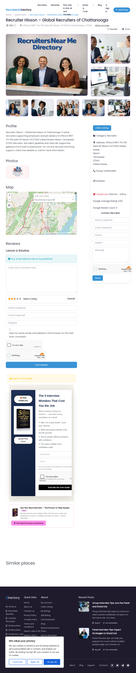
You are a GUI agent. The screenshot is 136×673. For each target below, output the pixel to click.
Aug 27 (97, 623)
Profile (11, 126)
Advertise (55, 5)
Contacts (103, 665)
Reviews (13, 243)
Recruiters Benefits (12, 612)
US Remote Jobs (15, 634)
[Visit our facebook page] (112, 665)
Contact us (29, 611)
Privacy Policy (47, 469)
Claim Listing (102, 127)
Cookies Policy (30, 619)
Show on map (102, 25)
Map (10, 187)
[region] (34, 652)
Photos (12, 160)
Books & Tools (85, 8)
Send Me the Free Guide (59, 487)
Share (127, 29)
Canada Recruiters (11, 620)
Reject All (35, 662)
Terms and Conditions (29, 625)
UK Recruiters (14, 625)
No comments (111, 623)
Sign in (107, 10)
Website (100, 180)
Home (26, 602)
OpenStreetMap (63, 234)
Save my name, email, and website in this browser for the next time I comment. (41, 335)
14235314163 (110, 171)
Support (91, 665)
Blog (100, 5)
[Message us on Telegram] (123, 665)
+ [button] (9, 195)
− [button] (9, 199)
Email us (12, 606)
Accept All (52, 662)
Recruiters (42, 5)
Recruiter (112, 135)
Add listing (123, 10)
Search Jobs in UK (32, 631)
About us (28, 606)
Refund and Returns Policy (50, 629)
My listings (45, 611)
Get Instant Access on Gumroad (29, 523)
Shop (43, 623)
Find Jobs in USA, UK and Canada (67, 10)
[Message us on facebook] (128, 665)
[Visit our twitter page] (117, 665)
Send (97, 278)
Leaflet (47, 234)
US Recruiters (14, 630)
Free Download (48, 619)
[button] (110, 194)
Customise (17, 662)
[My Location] (54, 200)
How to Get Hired (48, 635)
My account (46, 602)
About (72, 665)
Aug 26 (98, 650)
